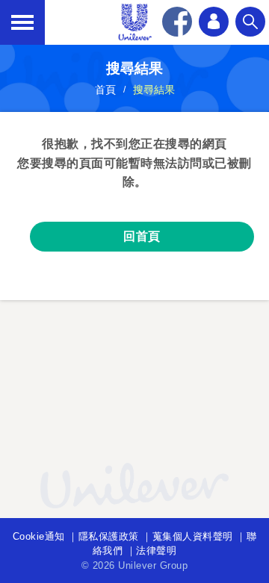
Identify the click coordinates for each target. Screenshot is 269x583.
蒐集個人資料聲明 (192, 536)
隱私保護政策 (108, 536)
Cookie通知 (39, 536)
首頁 (105, 90)
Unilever (134, 22)
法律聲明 (156, 550)
